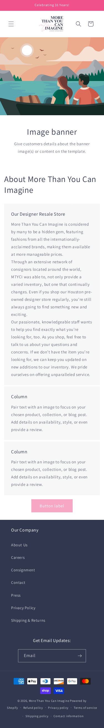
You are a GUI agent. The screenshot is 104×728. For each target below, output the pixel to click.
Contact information (68, 716)
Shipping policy (37, 716)
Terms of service (85, 708)
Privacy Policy (23, 607)
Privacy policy (58, 708)
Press (16, 595)
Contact (18, 582)
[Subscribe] (79, 655)
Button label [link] (52, 505)
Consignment (23, 569)
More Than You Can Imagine (49, 701)
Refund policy (33, 708)
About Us (19, 544)
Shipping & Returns (28, 620)
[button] (11, 24)
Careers (18, 557)
